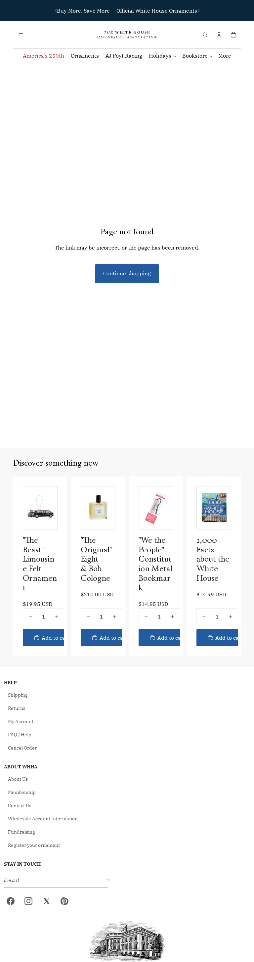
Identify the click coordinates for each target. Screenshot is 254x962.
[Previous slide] (56, 10)
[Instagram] (28, 901)
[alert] (54, 880)
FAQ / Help (19, 735)
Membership (22, 792)
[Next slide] (198, 10)
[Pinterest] (64, 901)
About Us (18, 779)
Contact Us (19, 805)
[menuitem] (224, 56)
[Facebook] (10, 901)
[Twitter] (46, 901)
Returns (16, 708)
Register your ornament (34, 845)
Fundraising (21, 832)
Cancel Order (22, 748)
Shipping (18, 695)
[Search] (205, 34)
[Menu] (20, 34)
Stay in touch (22, 864)
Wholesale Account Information (43, 819)
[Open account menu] (219, 34)
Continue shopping (127, 273)
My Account (20, 721)
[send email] (106, 880)
